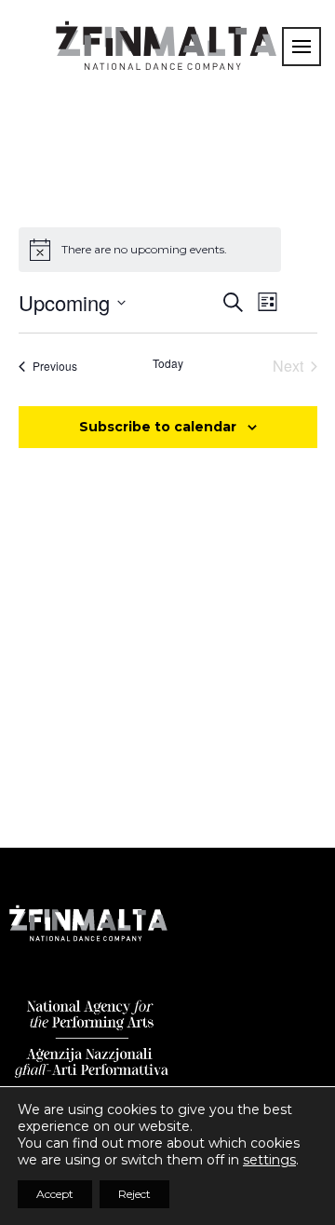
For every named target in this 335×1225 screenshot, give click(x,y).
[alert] (150, 249)
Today (168, 363)
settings (269, 1159)
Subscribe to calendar (157, 426)
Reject (134, 1194)
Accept (55, 1194)
